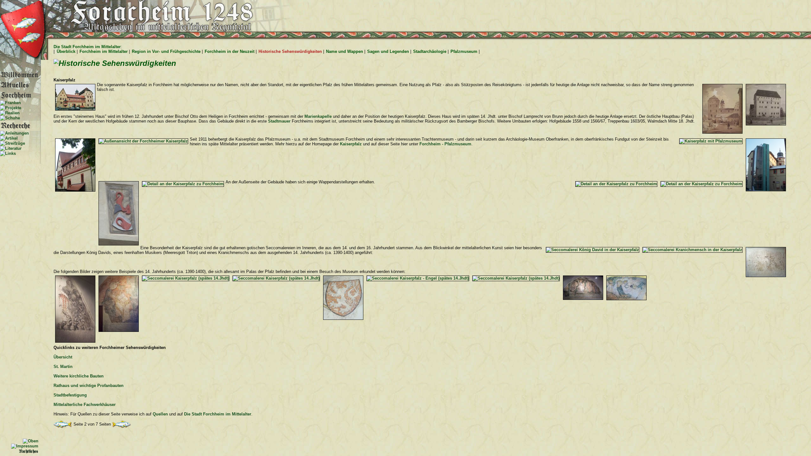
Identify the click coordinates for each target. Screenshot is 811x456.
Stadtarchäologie (429, 51)
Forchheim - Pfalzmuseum (445, 144)
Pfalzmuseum (463, 51)
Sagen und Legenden (388, 51)
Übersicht (63, 357)
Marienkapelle (318, 116)
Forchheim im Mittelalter (104, 51)
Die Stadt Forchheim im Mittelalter (87, 46)
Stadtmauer (279, 121)
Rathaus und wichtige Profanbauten (89, 385)
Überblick (66, 51)
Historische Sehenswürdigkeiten (290, 51)
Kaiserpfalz (351, 144)
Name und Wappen (344, 51)
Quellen (160, 414)
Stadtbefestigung (70, 395)
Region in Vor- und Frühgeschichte (166, 51)
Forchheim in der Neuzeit (229, 51)
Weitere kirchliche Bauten (79, 376)
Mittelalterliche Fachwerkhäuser (85, 404)
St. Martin (63, 366)
